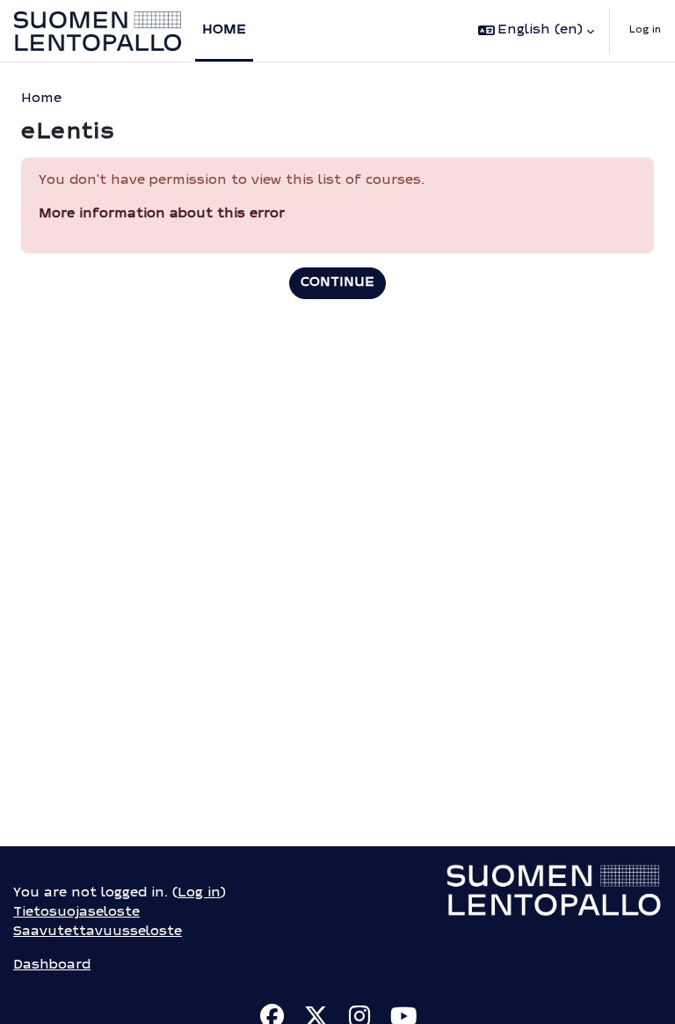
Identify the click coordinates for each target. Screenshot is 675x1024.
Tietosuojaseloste (76, 912)
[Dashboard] (97, 31)
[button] (536, 31)
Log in (645, 30)
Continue (337, 282)
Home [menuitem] (224, 30)
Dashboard (52, 965)
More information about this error (162, 214)
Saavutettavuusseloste (97, 932)
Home (41, 99)
